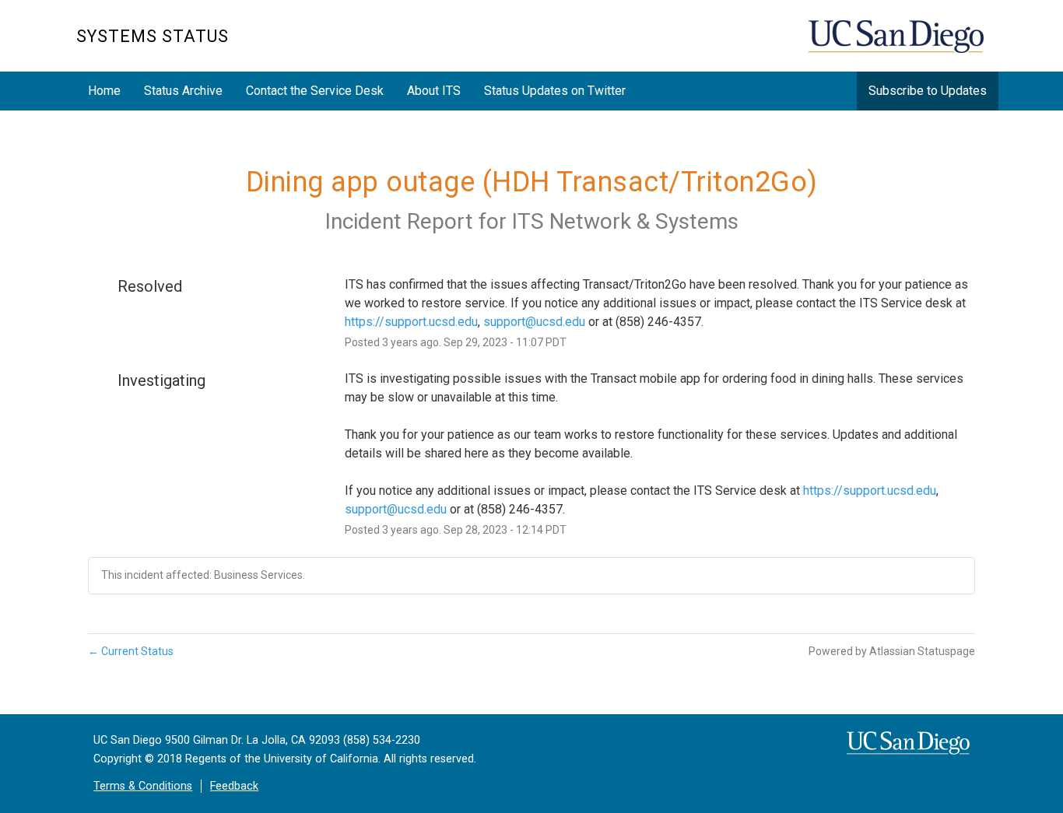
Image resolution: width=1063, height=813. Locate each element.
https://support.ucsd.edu (411, 321)
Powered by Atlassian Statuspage (892, 651)
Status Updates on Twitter (555, 90)
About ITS (434, 90)
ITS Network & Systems (625, 221)
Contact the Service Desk (315, 90)
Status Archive (183, 90)
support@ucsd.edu (534, 321)
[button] (927, 90)
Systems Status (152, 36)
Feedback (234, 786)
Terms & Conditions (142, 786)
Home (104, 90)
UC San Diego (898, 44)
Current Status (131, 651)
